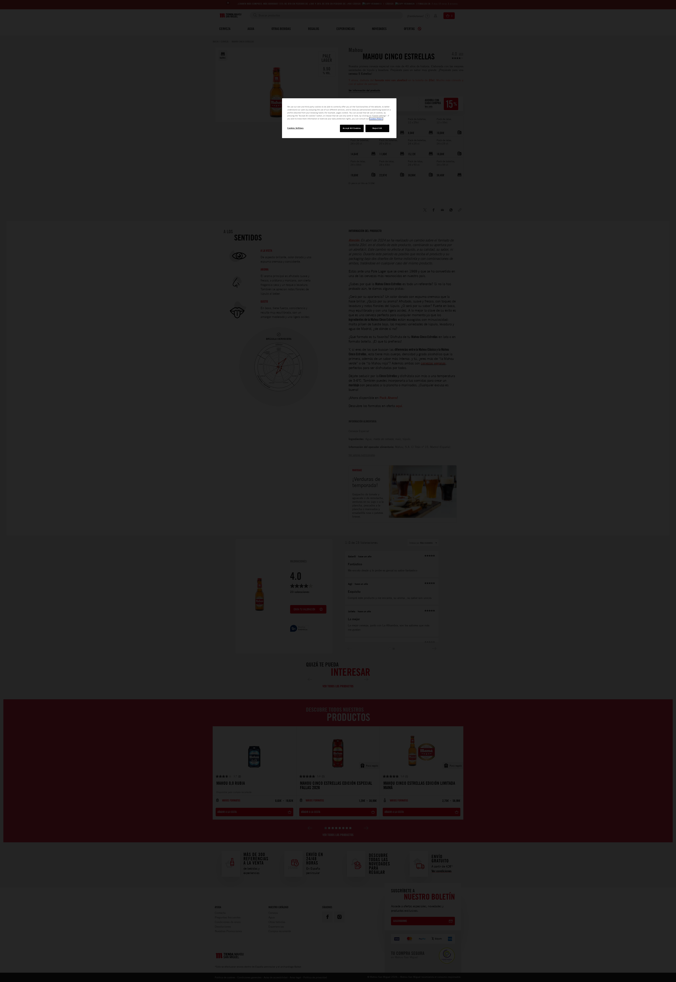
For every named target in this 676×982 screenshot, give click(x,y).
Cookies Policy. (376, 118)
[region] (339, 118)
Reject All (377, 128)
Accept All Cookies (352, 128)
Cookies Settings (295, 128)
